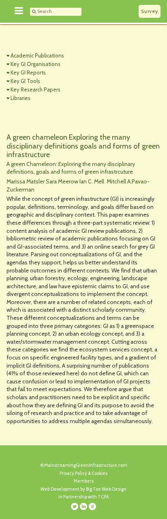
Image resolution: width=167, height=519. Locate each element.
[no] (19, 11)
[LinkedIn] (83, 506)
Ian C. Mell (92, 181)
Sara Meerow (62, 181)
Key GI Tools (25, 81)
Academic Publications (37, 55)
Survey (149, 11)
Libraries (20, 98)
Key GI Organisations (35, 64)
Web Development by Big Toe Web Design (83, 489)
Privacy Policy (73, 473)
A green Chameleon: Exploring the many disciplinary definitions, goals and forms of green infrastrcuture (70, 168)
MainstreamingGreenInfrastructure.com (85, 465)
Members (84, 481)
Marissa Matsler (26, 181)
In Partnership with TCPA (83, 497)
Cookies (99, 473)
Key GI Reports (28, 72)
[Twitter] (74, 506)
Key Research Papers (35, 89)
